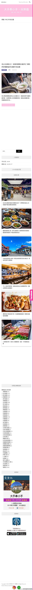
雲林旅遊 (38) (6, 407)
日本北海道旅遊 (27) (7, 431)
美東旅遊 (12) (6, 425)
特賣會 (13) (5, 458)
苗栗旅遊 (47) (6, 400)
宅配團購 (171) (6, 453)
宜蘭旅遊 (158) (6, 417)
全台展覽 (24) (6, 463)
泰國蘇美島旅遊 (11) (7, 442)
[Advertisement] (16, 44)
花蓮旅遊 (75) (6, 418)
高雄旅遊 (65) (6, 413)
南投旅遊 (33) (6, 406)
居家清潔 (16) (6, 465)
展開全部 (4, 389)
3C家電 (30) (5, 456)
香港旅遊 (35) (6, 449)
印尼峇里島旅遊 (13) (7, 440)
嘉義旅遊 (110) (6, 409)
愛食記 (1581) (6, 467)
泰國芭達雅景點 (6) (7, 445)
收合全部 (8, 389)
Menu (4, 2)
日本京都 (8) (6, 436)
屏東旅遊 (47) (6, 415)
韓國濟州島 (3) (6, 438)
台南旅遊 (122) (6, 411)
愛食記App (17, 528)
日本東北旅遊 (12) (7, 427)
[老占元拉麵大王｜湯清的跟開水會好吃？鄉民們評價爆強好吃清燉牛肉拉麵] (16, 83)
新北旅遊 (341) (6, 395)
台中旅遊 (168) (6, 402)
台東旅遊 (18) (6, 420)
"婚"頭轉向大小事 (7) (8, 462)
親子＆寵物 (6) (6, 460)
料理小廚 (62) (6, 454)
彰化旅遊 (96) (6, 404)
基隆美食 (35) (6, 391)
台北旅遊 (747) (6, 393)
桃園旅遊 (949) (6, 397)
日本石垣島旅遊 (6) (7, 435)
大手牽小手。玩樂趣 (16, 9)
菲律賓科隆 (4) (6, 447)
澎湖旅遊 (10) (6, 424)
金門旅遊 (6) (6, 422)
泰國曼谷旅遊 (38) (7, 444)
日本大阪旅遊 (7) (7, 429)
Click (31, 295)
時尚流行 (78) (6, 451)
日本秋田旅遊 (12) (7, 433)
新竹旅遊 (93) (6, 399)
